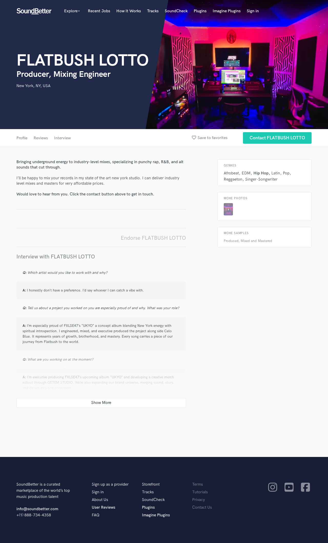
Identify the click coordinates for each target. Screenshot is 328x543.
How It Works (128, 11)
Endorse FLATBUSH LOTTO (153, 238)
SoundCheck (176, 11)
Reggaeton (233, 179)
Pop (286, 173)
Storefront (151, 484)
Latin (275, 173)
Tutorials (200, 492)
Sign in (253, 11)
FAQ (95, 515)
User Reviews (103, 507)
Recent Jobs (99, 11)
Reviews (41, 138)
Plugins (200, 11)
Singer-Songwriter (261, 179)
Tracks (153, 11)
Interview (62, 138)
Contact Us (202, 507)
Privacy (198, 499)
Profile (21, 138)
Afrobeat (231, 173)
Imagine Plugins (227, 11)
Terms (197, 484)
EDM (246, 173)
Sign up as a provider (110, 484)
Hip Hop (261, 173)
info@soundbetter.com (37, 509)
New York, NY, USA (33, 85)
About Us (100, 499)
